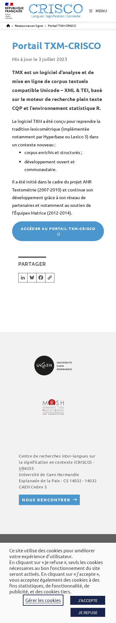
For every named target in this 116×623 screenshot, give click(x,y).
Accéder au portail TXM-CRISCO (58, 228)
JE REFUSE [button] (87, 612)
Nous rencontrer (46, 499)
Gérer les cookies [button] (43, 600)
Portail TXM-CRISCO (62, 25)
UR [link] (21, 468)
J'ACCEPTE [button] (87, 600)
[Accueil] (8, 25)
